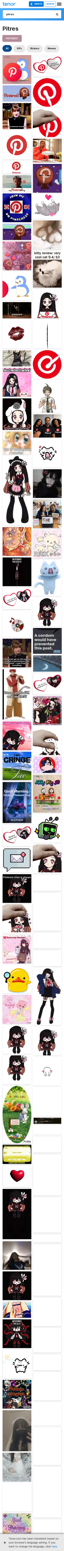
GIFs (19, 48)
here (54, 1546)
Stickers (34, 48)
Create (38, 4)
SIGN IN (50, 4)
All (7, 48)
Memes (52, 48)
